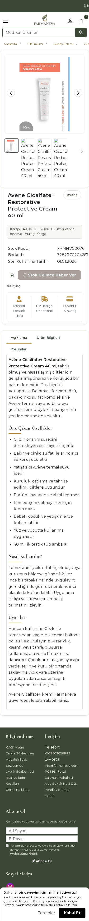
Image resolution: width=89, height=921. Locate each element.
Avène (72, 195)
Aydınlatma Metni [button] (23, 853)
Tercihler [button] (47, 913)
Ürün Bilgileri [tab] (48, 338)
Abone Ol (43, 861)
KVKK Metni (15, 747)
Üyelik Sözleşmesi (20, 771)
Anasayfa (10, 44)
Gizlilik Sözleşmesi (20, 753)
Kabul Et (72, 913)
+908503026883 (57, 753)
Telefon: (52, 747)
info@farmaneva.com (62, 765)
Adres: (50, 771)
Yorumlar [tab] (19, 349)
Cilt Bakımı (35, 44)
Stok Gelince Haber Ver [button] (52, 275)
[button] (5, 21)
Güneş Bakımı (63, 44)
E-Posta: (52, 759)
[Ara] (81, 32)
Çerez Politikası (18, 790)
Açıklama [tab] (19, 338)
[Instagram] (10, 886)
